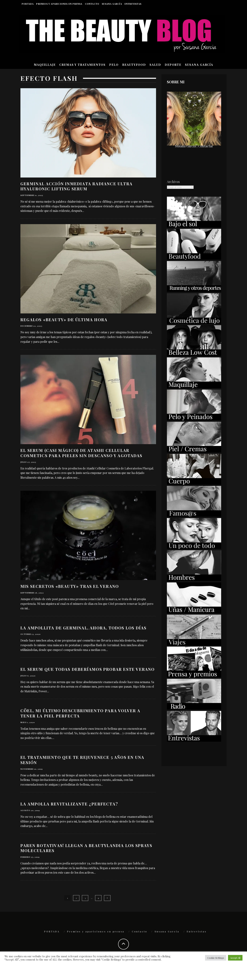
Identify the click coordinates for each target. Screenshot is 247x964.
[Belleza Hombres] (194, 580)
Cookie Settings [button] (215, 957)
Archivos (173, 181)
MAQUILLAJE (45, 65)
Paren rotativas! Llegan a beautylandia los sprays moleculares (86, 848)
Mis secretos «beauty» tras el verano (69, 586)
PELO (114, 65)
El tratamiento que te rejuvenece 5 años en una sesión (82, 759)
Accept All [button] (235, 957)
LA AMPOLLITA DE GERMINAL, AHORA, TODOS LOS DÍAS (83, 627)
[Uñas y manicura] (194, 612)
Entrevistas (133, 3)
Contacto (92, 3)
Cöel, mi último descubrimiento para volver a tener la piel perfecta (80, 713)
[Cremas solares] (194, 226)
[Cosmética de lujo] (194, 322)
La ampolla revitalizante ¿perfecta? (69, 804)
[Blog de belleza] (194, 547)
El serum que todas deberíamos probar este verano (87, 669)
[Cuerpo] (194, 483)
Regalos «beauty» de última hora (63, 319)
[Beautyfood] (194, 258)
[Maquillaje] (194, 387)
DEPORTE (173, 65)
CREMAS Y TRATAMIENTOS (82, 65)
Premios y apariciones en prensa (59, 3)
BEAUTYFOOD (134, 65)
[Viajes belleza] (194, 644)
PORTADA (28, 3)
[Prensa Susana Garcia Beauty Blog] (194, 676)
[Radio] (194, 708)
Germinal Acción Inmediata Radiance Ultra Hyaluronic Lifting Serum (76, 186)
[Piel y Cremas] (194, 451)
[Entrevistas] (194, 740)
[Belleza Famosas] (194, 515)
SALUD (155, 65)
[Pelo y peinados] (194, 419)
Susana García (112, 3)
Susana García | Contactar (194, 146)
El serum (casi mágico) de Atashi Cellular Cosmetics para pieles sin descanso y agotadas (81, 453)
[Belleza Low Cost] (194, 354)
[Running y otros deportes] (194, 290)
